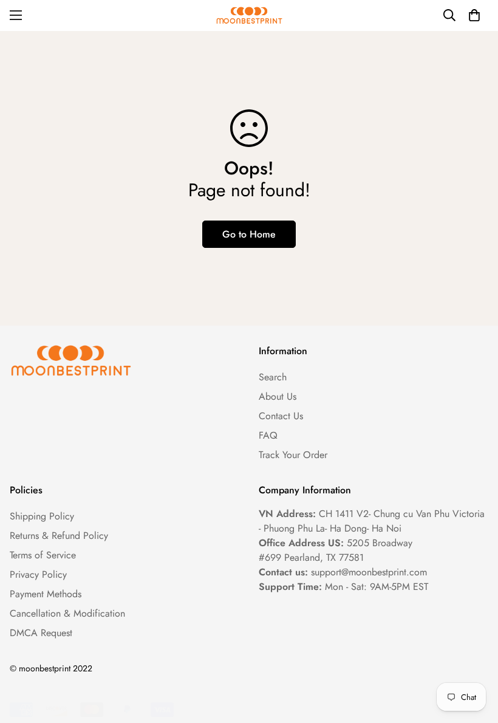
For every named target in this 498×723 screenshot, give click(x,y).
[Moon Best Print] (249, 15)
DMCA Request (41, 633)
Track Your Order (293, 455)
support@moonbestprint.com (369, 572)
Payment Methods (45, 594)
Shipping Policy (42, 516)
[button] (474, 15)
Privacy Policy (38, 574)
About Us (277, 396)
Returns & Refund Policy (59, 536)
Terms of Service (43, 555)
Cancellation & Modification (67, 613)
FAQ (268, 435)
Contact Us (281, 416)
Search (273, 377)
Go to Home (249, 234)
